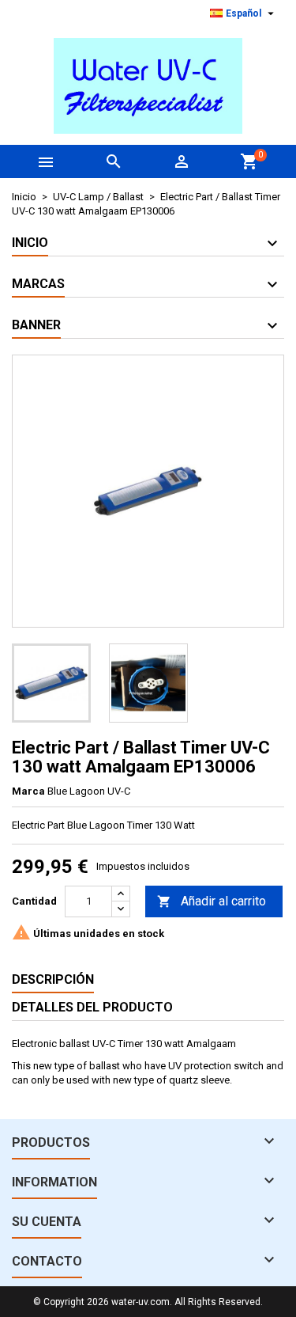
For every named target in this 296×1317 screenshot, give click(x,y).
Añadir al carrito (211, 901)
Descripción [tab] (53, 979)
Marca (28, 791)
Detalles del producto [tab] (92, 1007)
